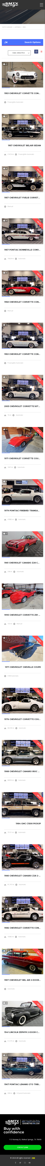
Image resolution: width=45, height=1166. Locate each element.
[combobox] (19, 53)
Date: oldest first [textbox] (19, 53)
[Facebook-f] (15, 1163)
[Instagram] (25, 1163)
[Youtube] (29, 1163)
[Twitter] (20, 1163)
